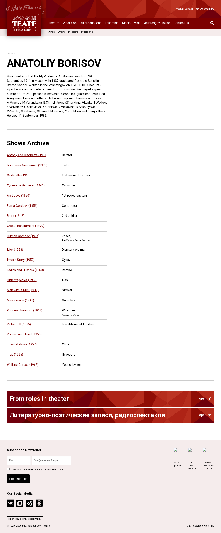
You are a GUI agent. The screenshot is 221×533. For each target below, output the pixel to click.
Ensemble (111, 23)
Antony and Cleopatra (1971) (27, 155)
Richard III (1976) (19, 324)
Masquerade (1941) (20, 300)
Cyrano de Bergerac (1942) (26, 185)
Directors (73, 32)
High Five (209, 525)
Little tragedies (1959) (22, 280)
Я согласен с (37, 469)
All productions (90, 23)
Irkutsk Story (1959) (21, 260)
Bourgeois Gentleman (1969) (27, 165)
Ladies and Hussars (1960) (25, 270)
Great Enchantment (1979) (25, 226)
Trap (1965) (15, 354)
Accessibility (207, 9)
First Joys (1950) (18, 195)
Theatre (53, 23)
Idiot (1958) (15, 250)
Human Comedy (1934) (23, 236)
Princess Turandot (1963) (24, 310)
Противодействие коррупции (24, 518)
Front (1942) (15, 216)
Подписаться (18, 478)
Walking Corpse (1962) (22, 365)
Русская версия (184, 8)
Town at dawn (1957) (22, 344)
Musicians (87, 32)
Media (126, 23)
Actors (51, 32)
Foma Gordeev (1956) (22, 206)
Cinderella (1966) (18, 175)
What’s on (70, 23)
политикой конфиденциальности (45, 469)
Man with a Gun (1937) (23, 290)
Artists (61, 32)
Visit (137, 23)
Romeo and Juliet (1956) (24, 334)
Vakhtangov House (156, 23)
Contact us (181, 23)
